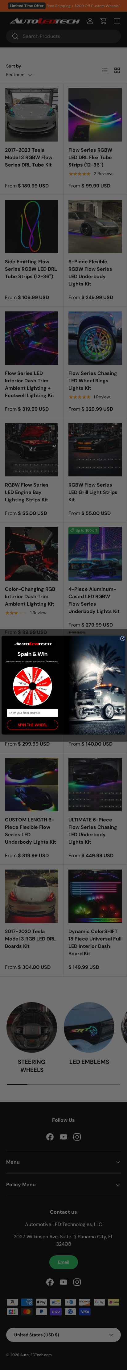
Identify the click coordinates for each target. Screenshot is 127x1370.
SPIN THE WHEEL (32, 724)
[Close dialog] (123, 638)
